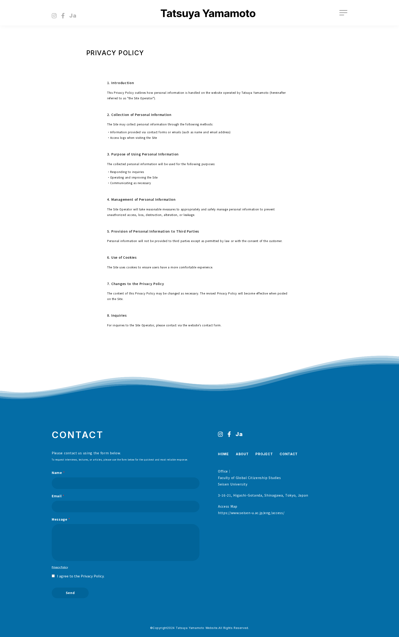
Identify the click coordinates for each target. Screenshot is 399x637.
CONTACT (289, 454)
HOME (223, 454)
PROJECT (264, 454)
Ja (73, 15)
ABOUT (242, 454)
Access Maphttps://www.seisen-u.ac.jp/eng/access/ (251, 509)
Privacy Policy (60, 567)
